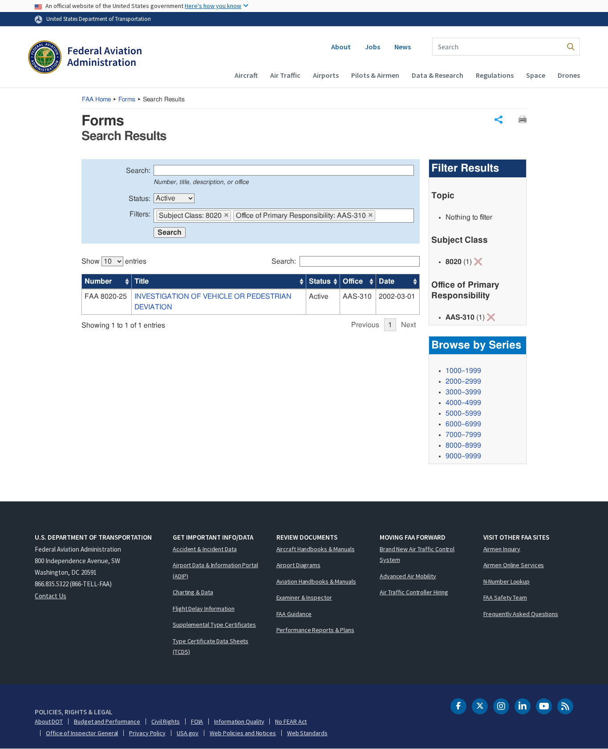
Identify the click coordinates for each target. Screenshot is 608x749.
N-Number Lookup (506, 581)
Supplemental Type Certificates (214, 625)
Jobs (372, 46)
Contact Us (50, 596)
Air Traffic (285, 75)
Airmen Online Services (513, 565)
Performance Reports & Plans (315, 630)
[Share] (499, 120)
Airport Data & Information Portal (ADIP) (215, 570)
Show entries (113, 261)
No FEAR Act (291, 721)
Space (535, 75)
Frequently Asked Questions (520, 614)
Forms (126, 99)
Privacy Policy (147, 733)
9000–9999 (463, 456)
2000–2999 (463, 381)
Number (98, 281)
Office (353, 281)
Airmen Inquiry (502, 549)
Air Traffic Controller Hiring (414, 592)
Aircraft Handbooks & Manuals (315, 549)
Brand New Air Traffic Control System (417, 554)
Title (141, 281)
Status (320, 281)
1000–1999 (463, 370)
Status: (139, 198)
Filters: (140, 214)
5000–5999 (463, 413)
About (341, 46)
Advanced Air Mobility (408, 576)
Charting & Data (193, 592)
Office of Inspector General (82, 733)
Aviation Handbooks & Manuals (316, 581)
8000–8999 (463, 445)
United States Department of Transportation (98, 18)
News (402, 46)
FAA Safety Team (505, 597)
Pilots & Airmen (375, 75)
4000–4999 (463, 402)
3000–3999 (463, 392)
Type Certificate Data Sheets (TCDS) (210, 646)
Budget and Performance (107, 721)
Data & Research (437, 75)
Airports (326, 75)
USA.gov (188, 733)
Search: (138, 170)
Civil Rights (165, 721)
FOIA (197, 721)
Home (96, 99)
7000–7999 (463, 434)
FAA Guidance (294, 614)
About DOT (49, 721)
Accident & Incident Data (205, 549)
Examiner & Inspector (304, 597)
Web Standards (307, 733)
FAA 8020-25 (106, 296)
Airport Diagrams (298, 565)
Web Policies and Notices (243, 733)
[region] (250, 289)
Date (386, 281)
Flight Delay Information (204, 609)
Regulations (495, 75)
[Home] (85, 58)
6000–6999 (463, 424)
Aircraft (246, 75)
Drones (569, 75)
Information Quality (239, 721)
